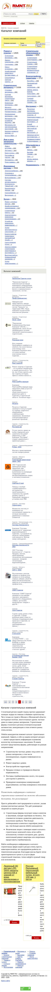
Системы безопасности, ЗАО (20, 546)
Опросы (32, 951)
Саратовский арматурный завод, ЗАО (21, 460)
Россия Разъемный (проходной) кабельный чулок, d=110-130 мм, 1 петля (33, 873)
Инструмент (31, 106)
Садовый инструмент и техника (32, 100)
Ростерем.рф (17, 427)
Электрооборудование (26, 445)
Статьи (22, 23)
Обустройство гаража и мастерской (32, 130)
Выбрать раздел (8, 23)
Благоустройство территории (33, 77)
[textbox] (22, 14)
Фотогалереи (8, 967)
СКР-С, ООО (16, 570)
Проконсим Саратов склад (21, 278)
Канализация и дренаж (10, 189)
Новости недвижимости (20, 963)
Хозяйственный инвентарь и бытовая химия (11, 73)
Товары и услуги (6, 961)
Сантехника (11, 64)
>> (30, 702)
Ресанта (15, 403)
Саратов (14, 295)
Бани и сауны (12, 153)
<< (6, 702)
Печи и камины (12, 162)
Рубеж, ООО (16, 447)
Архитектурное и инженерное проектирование (12, 217)
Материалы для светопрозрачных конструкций (11, 127)
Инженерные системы (9, 167)
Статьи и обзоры (6, 964)
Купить (14, 922)
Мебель (32, 150)
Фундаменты (11, 160)
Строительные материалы (10, 86)
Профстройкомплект (19, 298)
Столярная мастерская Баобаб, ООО (20, 656)
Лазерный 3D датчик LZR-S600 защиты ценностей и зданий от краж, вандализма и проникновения (12, 874)
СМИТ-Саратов (17, 590)
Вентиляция (10, 195)
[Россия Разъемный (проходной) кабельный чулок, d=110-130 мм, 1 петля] (32, 894)
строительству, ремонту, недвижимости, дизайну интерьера (22, 976)
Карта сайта (5, 981)
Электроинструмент (35, 117)
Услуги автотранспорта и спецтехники (11, 230)
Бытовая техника (32, 153)
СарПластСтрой (18, 483)
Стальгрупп (16, 633)
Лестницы (10, 150)
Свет (30, 156)
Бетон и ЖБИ (11, 136)
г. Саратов (15, 277)
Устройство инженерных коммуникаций (11, 223)
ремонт (23, 8)
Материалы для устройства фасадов (10, 120)
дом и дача (29, 8)
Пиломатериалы (13, 112)
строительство (16, 8)
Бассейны (33, 81)
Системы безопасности (20, 525)
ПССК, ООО (16, 320)
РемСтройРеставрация (20, 381)
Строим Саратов (18, 679)
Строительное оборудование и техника (33, 53)
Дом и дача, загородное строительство (10, 141)
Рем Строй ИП (17, 363)
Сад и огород (33, 96)
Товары (31, 23)
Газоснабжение (11, 193)
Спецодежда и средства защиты (10, 80)
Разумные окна (17, 340)
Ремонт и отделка (8, 52)
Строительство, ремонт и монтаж (20, 361)
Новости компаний (19, 966)
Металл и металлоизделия (18, 457)
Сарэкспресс (16, 505)
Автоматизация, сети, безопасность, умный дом (22, 522)
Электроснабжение (14, 171)
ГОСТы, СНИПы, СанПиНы (19, 958)
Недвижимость (32, 165)
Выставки (20, 955)
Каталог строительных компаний (15, 38)
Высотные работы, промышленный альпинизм (11, 257)
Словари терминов (31, 954)
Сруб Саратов (17, 610)
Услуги (6, 199)
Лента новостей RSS (32, 957)
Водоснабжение (13, 178)
